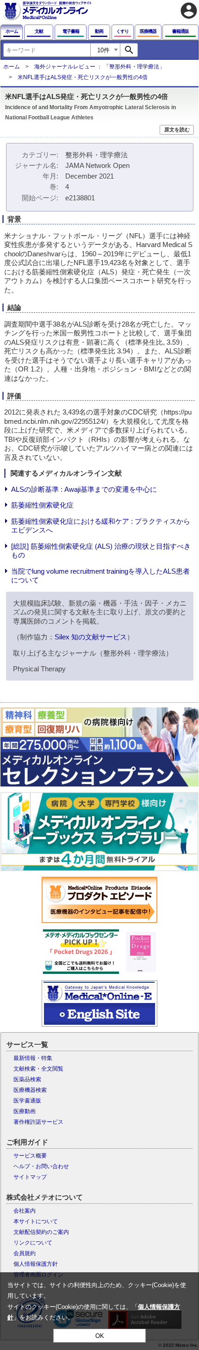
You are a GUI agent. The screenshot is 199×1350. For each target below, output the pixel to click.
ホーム (11, 66)
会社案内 (24, 1211)
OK (99, 1335)
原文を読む (177, 129)
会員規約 (24, 1253)
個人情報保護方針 (35, 1264)
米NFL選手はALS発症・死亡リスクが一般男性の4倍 (83, 77)
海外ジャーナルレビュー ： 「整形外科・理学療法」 (99, 66)
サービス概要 (30, 1155)
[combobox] (46, 50)
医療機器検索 (30, 1090)
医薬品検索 (27, 1079)
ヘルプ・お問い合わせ (41, 1166)
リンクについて (32, 1242)
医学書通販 (27, 1100)
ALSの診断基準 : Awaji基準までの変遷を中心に (84, 489)
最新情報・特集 (32, 1058)
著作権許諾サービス (38, 1122)
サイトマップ (30, 1177)
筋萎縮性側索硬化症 (42, 505)
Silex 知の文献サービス (91, 637)
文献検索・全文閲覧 (38, 1068)
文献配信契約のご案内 (41, 1232)
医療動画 (24, 1111)
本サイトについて (35, 1221)
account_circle (189, 10)
